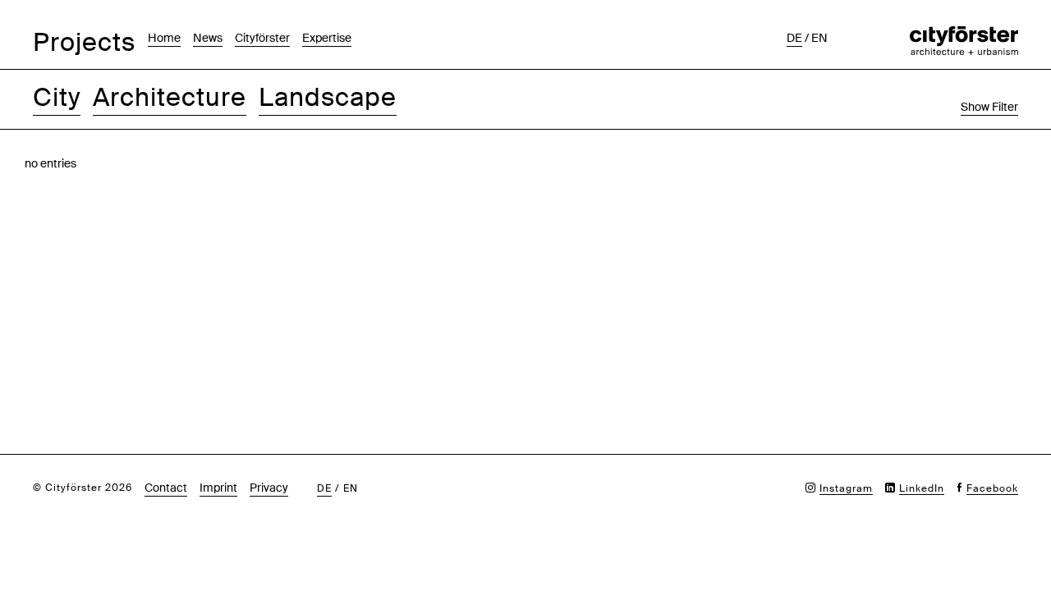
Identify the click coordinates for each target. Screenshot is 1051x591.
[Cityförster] (964, 34)
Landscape (328, 97)
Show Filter (989, 106)
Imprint (218, 487)
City (56, 97)
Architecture (169, 97)
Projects (84, 42)
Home (164, 37)
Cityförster (262, 37)
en (819, 37)
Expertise (326, 37)
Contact (166, 487)
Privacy (269, 487)
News (208, 37)
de (794, 37)
